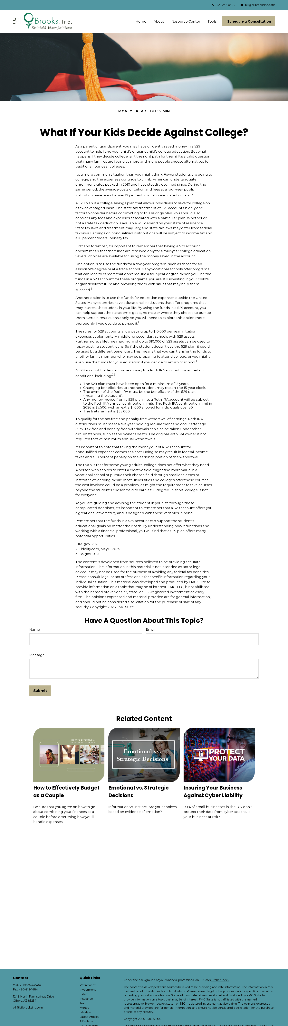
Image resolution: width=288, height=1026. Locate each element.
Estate (84, 994)
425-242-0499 (225, 5)
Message (37, 655)
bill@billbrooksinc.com (260, 5)
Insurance (86, 998)
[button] (141, 21)
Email (151, 629)
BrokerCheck (220, 980)
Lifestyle (85, 1012)
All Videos (86, 1021)
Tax (82, 1003)
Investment (88, 989)
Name (34, 629)
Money (84, 1008)
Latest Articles (89, 1017)
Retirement (88, 985)
